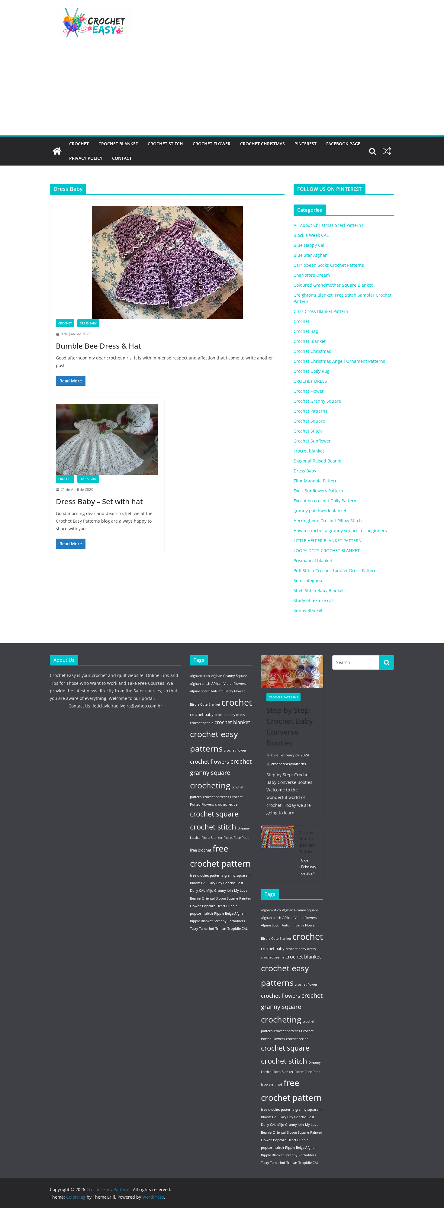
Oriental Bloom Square (220, 898)
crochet (236, 702)
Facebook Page (343, 144)
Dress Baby (88, 323)
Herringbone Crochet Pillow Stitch (328, 520)
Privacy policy (85, 158)
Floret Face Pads (236, 838)
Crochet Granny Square (317, 401)
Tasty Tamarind (202, 928)
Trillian (220, 928)
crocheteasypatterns (288, 763)
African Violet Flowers (228, 683)
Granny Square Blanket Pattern (306, 841)
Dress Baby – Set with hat (99, 501)
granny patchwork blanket (320, 511)
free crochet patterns (206, 875)
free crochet (200, 850)
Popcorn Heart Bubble (219, 906)
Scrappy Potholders (229, 921)
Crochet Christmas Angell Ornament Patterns (339, 361)
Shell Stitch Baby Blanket (319, 590)
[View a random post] (387, 151)
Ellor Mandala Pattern (316, 481)
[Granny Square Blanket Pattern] (277, 853)
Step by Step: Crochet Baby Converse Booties (289, 726)
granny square (235, 875)
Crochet (79, 144)
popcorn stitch (201, 913)
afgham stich (200, 676)
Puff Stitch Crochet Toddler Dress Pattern (335, 570)
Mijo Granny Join (219, 890)
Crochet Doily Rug (312, 371)
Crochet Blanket (118, 144)
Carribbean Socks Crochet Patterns (329, 265)
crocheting (210, 785)
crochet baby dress (230, 715)
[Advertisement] (222, 90)
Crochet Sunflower (312, 441)
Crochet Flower (211, 144)
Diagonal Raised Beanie (317, 461)
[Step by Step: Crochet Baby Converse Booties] (292, 671)
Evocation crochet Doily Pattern (325, 501)
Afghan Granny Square (229, 676)
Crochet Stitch (165, 144)
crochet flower (235, 750)
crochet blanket (232, 722)
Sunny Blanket (308, 610)
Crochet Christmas (262, 144)
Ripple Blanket (201, 921)
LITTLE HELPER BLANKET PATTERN (328, 540)
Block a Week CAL (311, 235)
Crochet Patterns (310, 411)
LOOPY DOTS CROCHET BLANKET (327, 550)
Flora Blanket (211, 838)
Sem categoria (308, 580)
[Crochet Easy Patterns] (57, 151)
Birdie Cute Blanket (205, 704)
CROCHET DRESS (310, 381)
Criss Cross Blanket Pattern (321, 311)
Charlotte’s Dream (312, 275)
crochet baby (202, 714)
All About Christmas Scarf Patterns (328, 225)
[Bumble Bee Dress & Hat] (167, 262)
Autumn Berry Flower (228, 691)
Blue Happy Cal (309, 245)
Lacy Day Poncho (221, 883)
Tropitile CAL (237, 928)
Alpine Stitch (200, 691)
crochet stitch (213, 827)
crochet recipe (226, 804)
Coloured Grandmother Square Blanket (333, 285)
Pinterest (305, 144)
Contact (122, 158)
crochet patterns (216, 797)
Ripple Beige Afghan (230, 913)
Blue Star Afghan (311, 255)
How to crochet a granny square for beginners (340, 530)
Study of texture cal (313, 600)
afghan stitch (200, 683)
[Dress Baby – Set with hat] (107, 439)
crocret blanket (309, 451)
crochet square (214, 814)
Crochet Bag (306, 331)
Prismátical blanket (313, 560)
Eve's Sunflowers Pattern (318, 491)
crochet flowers (209, 761)
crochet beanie (201, 723)
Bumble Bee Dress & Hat (98, 346)
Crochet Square (309, 421)
